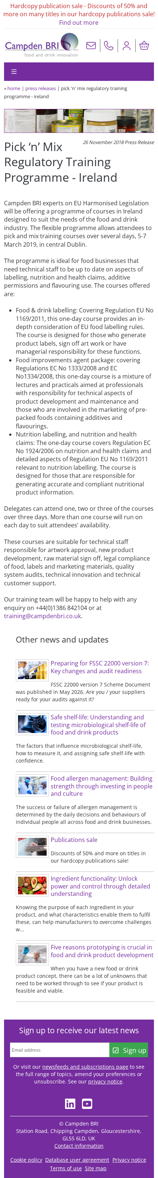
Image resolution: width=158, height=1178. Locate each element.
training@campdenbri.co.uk (42, 616)
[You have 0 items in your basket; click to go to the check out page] (144, 45)
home (13, 88)
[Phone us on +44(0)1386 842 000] (109, 45)
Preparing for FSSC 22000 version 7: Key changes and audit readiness (100, 667)
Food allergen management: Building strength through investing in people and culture (101, 786)
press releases (40, 88)
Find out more (78, 22)
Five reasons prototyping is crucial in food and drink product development (102, 951)
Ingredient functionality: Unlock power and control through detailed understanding (100, 886)
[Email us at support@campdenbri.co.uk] (91, 45)
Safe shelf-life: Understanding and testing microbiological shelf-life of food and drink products (98, 724)
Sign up (134, 1050)
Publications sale (74, 840)
